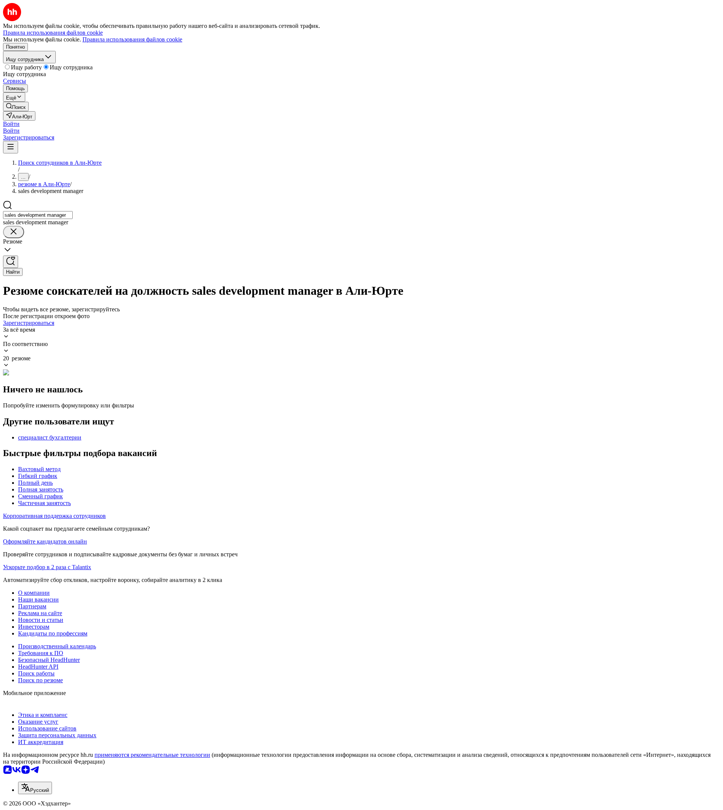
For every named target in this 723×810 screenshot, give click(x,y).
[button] (11, 124)
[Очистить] (13, 232)
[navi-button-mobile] (10, 147)
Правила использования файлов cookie (132, 39)
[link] (16, 106)
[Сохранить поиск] (10, 262)
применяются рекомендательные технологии (152, 755)
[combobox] (38, 215)
